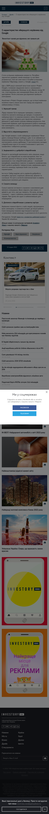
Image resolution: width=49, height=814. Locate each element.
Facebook (24, 407)
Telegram (24, 413)
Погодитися (21, 809)
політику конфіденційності (28, 804)
